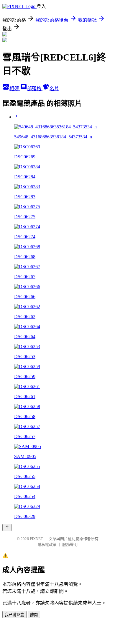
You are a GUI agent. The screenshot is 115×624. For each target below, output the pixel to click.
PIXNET (36, 538)
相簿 (14, 88)
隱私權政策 (47, 544)
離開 (34, 615)
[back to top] (7, 527)
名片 (54, 88)
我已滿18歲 (14, 615)
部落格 (34, 88)
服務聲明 (70, 544)
